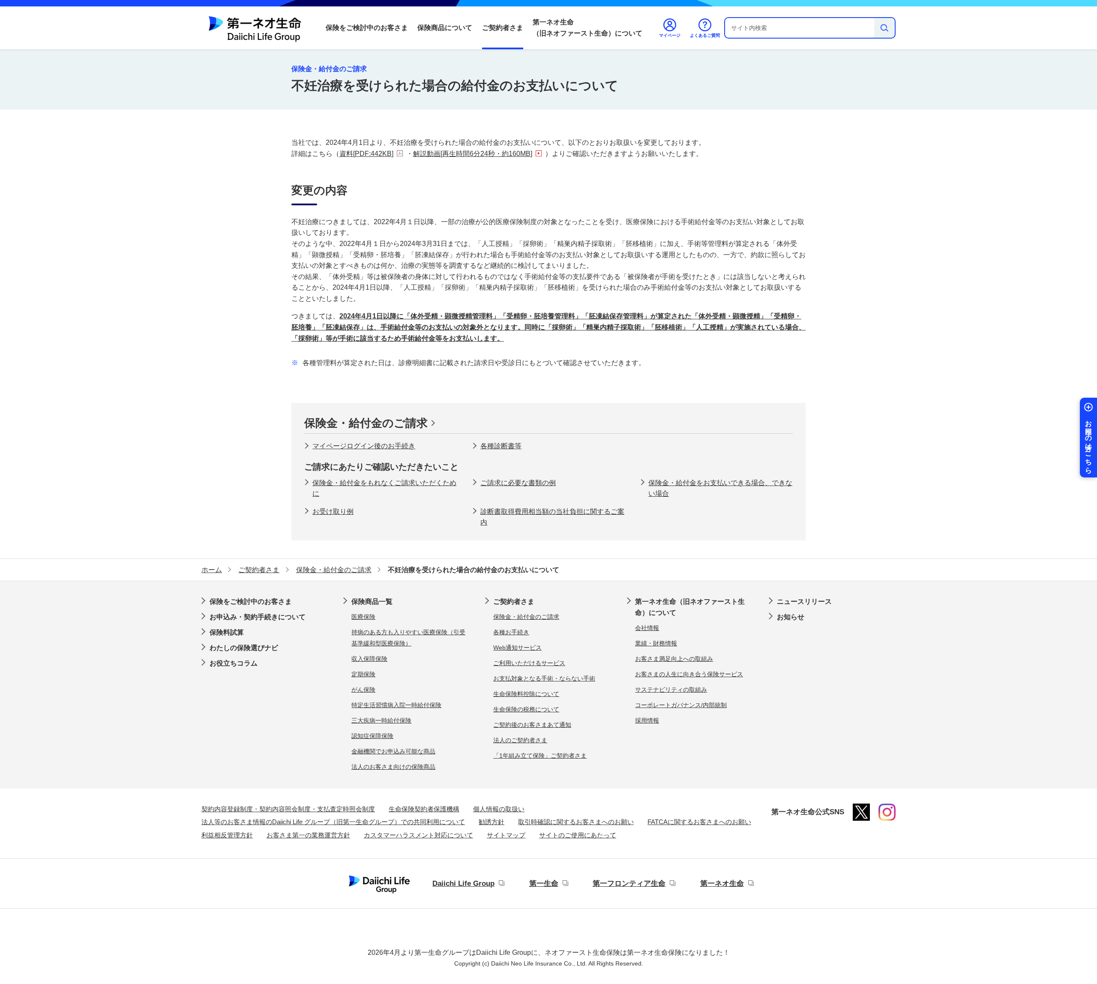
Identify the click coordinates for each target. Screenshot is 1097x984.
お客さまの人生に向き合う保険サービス (689, 674)
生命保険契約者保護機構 (424, 809)
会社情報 (647, 627)
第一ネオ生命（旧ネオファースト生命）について (587, 27)
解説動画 (472, 153)
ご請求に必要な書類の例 (518, 482)
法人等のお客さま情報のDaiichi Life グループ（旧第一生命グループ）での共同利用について (333, 821)
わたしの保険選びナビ (244, 647)
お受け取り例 (333, 511)
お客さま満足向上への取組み (674, 658)
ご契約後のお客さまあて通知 (532, 724)
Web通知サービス (517, 647)
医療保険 (363, 616)
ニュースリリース (804, 601)
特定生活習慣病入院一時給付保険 (396, 705)
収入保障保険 (369, 658)
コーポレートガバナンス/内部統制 (681, 705)
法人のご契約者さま (520, 740)
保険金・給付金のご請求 (366, 423)
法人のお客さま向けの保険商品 (393, 766)
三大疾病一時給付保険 (381, 720)
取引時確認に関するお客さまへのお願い (576, 821)
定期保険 (363, 674)
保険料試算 (227, 632)
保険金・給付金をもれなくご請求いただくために (384, 488)
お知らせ (790, 617)
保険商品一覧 (372, 601)
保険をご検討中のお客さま (367, 27)
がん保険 (363, 689)
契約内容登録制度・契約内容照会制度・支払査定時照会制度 (288, 809)
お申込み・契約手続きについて (258, 617)
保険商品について (444, 27)
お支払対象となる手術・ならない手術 (544, 678)
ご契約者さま (502, 27)
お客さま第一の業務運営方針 (308, 835)
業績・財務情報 (656, 643)
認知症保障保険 (372, 735)
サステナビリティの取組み (671, 689)
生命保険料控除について (526, 693)
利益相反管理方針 (227, 835)
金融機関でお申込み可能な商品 (393, 751)
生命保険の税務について (526, 709)
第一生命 (543, 883)
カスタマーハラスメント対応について (418, 835)
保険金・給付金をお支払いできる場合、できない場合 (720, 488)
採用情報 (647, 720)
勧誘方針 (491, 821)
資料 (366, 153)
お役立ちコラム (234, 663)
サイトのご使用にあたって (577, 835)
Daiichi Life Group (463, 883)
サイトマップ (506, 835)
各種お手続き (511, 632)
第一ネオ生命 (722, 883)
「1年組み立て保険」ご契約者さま (540, 755)
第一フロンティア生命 (629, 883)
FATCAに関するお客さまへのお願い (699, 821)
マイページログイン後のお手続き (363, 446)
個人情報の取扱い (499, 809)
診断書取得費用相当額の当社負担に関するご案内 (552, 517)
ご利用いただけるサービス (529, 663)
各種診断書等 (501, 446)
